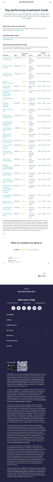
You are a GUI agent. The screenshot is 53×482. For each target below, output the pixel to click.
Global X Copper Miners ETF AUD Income (7, 136)
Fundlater (9, 319)
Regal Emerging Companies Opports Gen (8, 153)
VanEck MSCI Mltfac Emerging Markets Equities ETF (8, 123)
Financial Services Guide (20, 471)
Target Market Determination (18, 381)
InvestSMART (10, 314)
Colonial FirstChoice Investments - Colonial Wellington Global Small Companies (8, 189)
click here (28, 401)
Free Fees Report (18, 30)
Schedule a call (41, 302)
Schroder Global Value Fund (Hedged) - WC (8, 181)
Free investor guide (8, 39)
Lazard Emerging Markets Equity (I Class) (7, 130)
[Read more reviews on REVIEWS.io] (42, 276)
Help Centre (9, 335)
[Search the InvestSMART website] (50, 2)
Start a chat (27, 302)
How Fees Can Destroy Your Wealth (20, 442)
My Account (9, 330)
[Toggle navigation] (4, 2)
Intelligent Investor (11, 325)
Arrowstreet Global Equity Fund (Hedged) (8, 147)
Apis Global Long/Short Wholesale (6, 105)
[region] (26, 263)
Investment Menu (19, 401)
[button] (4, 263)
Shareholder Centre (12, 340)
